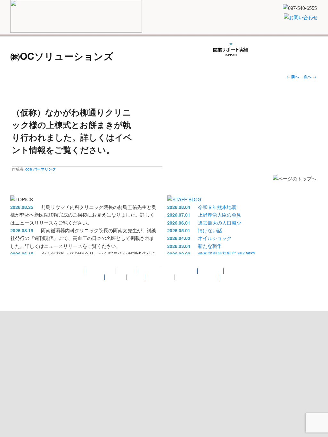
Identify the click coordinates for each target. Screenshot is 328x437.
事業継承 (127, 271)
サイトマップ (160, 277)
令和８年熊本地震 (217, 206)
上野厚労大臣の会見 (219, 214)
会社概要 (293, 50)
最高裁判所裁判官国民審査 (227, 253)
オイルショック (215, 237)
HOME (24, 50)
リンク (266, 50)
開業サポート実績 (230, 50)
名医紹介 (116, 50)
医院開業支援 (55, 50)
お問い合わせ (90, 277)
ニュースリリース (150, 50)
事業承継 (89, 50)
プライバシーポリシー (197, 277)
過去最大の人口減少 (219, 222)
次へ (310, 76)
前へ (292, 76)
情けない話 (210, 230)
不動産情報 (189, 50)
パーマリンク (44, 169)
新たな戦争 (210, 245)
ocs (28, 169)
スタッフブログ (237, 277)
